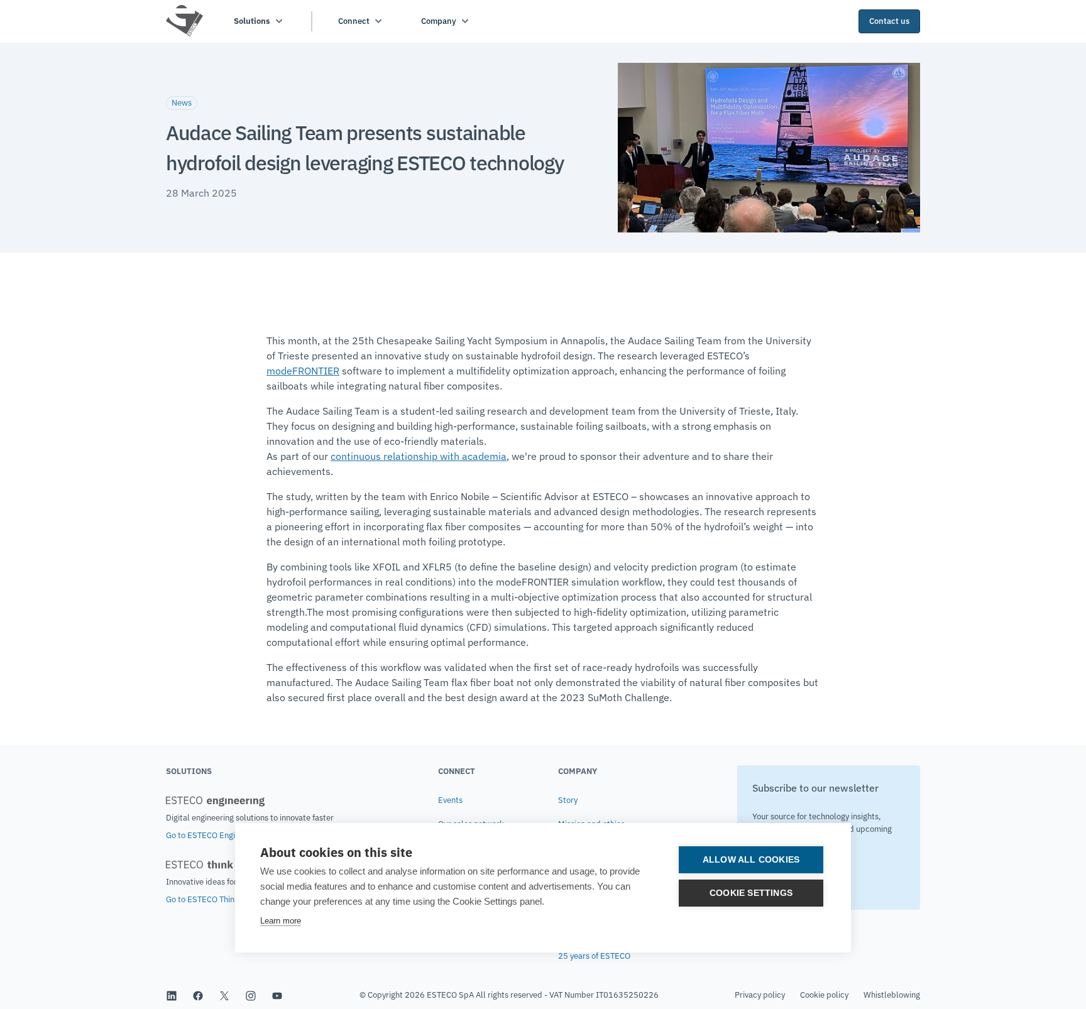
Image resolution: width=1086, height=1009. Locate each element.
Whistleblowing (892, 995)
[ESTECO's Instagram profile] (250, 995)
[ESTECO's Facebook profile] (198, 995)
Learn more (280, 920)
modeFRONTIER (302, 370)
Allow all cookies (751, 859)
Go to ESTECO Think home (213, 899)
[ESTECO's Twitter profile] (224, 995)
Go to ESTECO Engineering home (225, 835)
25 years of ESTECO (594, 956)
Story (568, 800)
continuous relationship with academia (419, 456)
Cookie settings (751, 893)
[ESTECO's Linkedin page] (171, 995)
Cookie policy (824, 995)
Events (450, 800)
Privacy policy (760, 995)
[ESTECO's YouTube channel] (277, 995)
